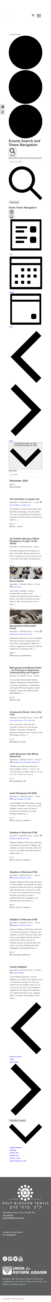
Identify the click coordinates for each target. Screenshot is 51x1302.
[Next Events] (26, 435)
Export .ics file (15, 1158)
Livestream (12, 5)
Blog (26, 9)
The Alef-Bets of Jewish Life (24, 499)
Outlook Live (14, 1155)
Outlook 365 (14, 1152)
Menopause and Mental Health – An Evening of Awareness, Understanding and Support (26, 670)
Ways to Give (26, 5)
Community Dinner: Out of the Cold (25, 713)
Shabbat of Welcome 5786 (23, 832)
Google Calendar (16, 1147)
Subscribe (40, 5)
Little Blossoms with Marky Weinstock (24, 755)
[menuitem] (11, 1)
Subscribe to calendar (17, 1120)
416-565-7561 (11, 1234)
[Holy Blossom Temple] (21, 16)
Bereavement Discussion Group (23, 627)
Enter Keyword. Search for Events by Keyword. (25, 158)
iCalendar (13, 1150)
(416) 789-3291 (8, 1215)
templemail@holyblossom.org (13, 1218)
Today (11, 441)
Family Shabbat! (18, 966)
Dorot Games (17, 581)
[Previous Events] (26, 382)
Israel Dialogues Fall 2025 (23, 793)
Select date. (13, 471)
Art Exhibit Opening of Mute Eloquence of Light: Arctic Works (24, 541)
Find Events (14, 202)
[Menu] (37, 16)
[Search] (31, 16)
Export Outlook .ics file (18, 1161)
